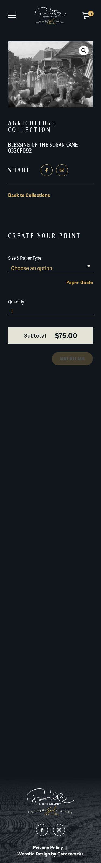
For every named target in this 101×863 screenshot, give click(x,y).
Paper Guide (79, 282)
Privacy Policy (48, 847)
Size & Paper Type (24, 258)
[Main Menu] (12, 15)
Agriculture (32, 123)
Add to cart (72, 359)
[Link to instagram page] (59, 830)
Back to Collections (29, 195)
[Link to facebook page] (42, 830)
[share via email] (62, 170)
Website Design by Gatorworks (50, 854)
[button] (84, 50)
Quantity (16, 302)
